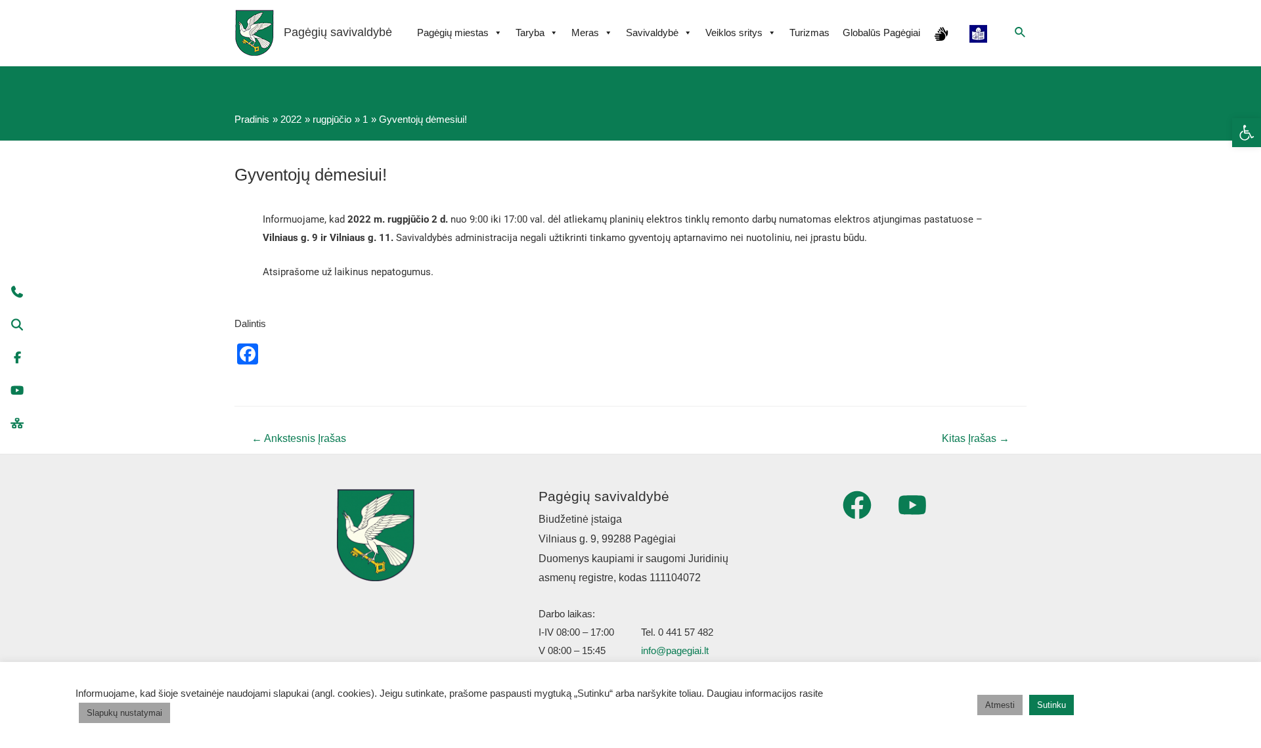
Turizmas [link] (809, 32)
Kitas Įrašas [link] (975, 438)
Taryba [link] (530, 32)
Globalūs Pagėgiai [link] (881, 32)
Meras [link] (585, 32)
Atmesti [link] (1000, 705)
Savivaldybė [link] (652, 32)
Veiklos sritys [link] (734, 32)
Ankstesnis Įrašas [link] (299, 438)
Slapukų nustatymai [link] (124, 713)
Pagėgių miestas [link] (453, 32)
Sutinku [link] (1051, 705)
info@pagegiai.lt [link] (675, 650)
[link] (1246, 132)
